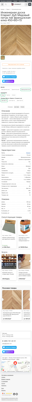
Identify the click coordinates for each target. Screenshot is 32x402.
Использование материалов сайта (9, 398)
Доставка (16, 107)
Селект (14, 95)
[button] (1, 226)
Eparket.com (16, 4)
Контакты (29, 1)
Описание (10, 107)
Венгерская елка (5, 89)
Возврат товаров (5, 379)
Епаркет (28, 152)
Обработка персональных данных (9, 399)
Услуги (3, 383)
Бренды (3, 390)
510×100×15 (12, 100)
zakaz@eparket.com (10, 73)
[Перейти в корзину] (29, 4)
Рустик (8, 95)
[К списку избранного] (26, 4)
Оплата (15, 1)
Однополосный (15, 89)
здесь (18, 359)
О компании (22, 1)
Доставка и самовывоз (6, 1)
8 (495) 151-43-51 (11, 71)
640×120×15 (20, 100)
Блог (2, 388)
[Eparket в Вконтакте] (14, 394)
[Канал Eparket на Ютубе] (17, 394)
